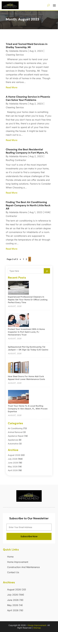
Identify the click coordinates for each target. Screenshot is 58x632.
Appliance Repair (16, 436)
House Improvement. (37, 625)
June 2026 (13, 462)
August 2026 (14, 455)
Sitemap (37, 628)
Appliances (13, 440)
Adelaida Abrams (18, 50)
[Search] (47, 271)
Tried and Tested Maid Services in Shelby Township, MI (26, 45)
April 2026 (13, 470)
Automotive (13, 443)
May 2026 (13, 466)
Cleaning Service (15, 54)
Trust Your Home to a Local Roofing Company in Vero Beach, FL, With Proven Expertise (28, 409)
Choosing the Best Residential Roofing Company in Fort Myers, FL (27, 151)
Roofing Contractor (16, 160)
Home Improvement (17, 562)
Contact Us (13, 572)
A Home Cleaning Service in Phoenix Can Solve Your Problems (28, 98)
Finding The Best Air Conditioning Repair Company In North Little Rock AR (28, 205)
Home (10, 556)
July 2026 (12, 459)
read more (11, 87)
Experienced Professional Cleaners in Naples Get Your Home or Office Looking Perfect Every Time (27, 300)
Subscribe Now (29, 536)
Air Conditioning (15, 428)
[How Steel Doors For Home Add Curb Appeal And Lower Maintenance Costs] (18, 367)
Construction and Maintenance (23, 567)
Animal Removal (15, 432)
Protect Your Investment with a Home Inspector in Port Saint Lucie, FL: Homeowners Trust (26, 332)
